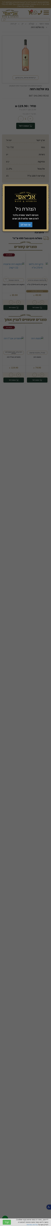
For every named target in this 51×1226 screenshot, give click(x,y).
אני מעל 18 (26, 224)
